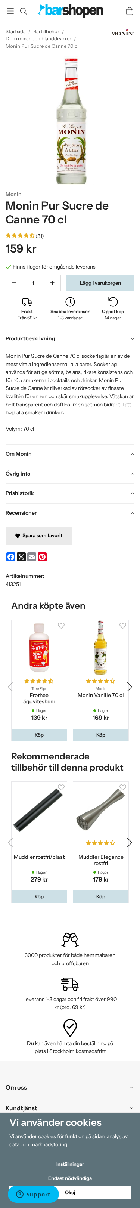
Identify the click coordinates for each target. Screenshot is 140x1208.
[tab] (70, 339)
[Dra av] (14, 283)
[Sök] (23, 11)
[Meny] (10, 11)
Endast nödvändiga (70, 1178)
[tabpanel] (70, 396)
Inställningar (70, 1164)
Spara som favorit (41, 535)
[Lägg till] (52, 283)
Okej (70, 1192)
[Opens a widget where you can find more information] (33, 1195)
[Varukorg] (129, 11)
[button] (39, 735)
